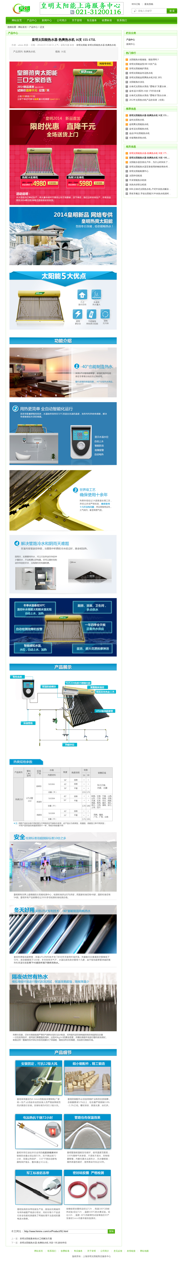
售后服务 (92, 20)
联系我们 (122, 20)
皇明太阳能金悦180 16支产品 (143, 64)
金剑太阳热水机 (136, 120)
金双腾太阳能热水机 (139, 124)
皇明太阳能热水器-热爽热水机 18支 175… (149, 153)
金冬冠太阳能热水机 (139, 129)
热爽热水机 (110, 45)
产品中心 (32, 20)
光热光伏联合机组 (137, 184)
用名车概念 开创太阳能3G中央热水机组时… (150, 193)
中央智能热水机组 (137, 180)
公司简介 (62, 20)
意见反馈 (118, 1251)
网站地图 (144, 1251)
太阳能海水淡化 (136, 82)
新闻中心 (47, 20)
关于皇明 (77, 20)
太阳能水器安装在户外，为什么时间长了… (149, 162)
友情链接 (131, 1251)
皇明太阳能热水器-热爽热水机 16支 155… (149, 115)
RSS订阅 (136, 4)
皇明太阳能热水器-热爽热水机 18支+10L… (149, 157)
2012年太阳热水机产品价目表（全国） (147, 100)
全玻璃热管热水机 (137, 138)
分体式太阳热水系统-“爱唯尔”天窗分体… (148, 86)
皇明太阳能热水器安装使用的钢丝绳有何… (149, 166)
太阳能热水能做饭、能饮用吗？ (144, 59)
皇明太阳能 (81, 45)
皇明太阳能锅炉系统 (139, 68)
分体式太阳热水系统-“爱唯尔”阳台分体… (148, 95)
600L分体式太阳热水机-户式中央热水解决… (150, 189)
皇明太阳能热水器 (96, 45)
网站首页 (17, 20)
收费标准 (107, 20)
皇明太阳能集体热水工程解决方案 (36, 1238)
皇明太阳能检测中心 (139, 171)
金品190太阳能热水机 (139, 133)
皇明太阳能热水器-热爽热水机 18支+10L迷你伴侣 (43, 1242)
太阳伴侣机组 (135, 175)
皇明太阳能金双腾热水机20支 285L (145, 77)
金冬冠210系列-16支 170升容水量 (144, 91)
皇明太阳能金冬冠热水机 (141, 73)
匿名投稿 (149, 4)
